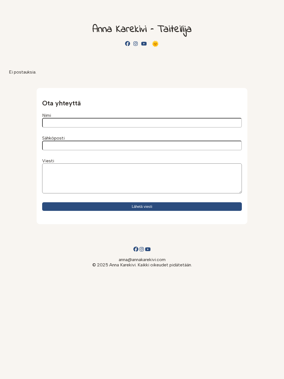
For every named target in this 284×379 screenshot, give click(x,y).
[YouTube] (144, 44)
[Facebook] (127, 44)
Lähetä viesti (142, 206)
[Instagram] (135, 44)
